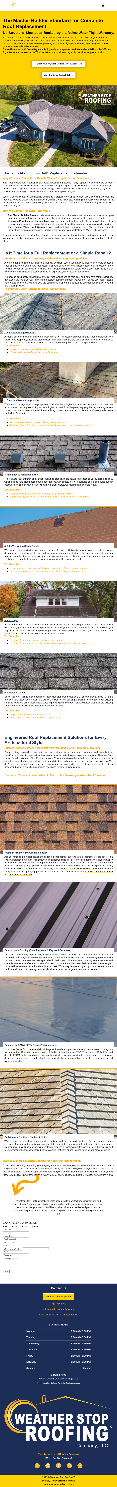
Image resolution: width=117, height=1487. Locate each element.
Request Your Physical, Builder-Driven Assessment (58, 64)
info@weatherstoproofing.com (58, 1309)
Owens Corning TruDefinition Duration (79, 868)
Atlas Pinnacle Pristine (20, 874)
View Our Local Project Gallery (58, 75)
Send (6, 1271)
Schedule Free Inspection (58, 1296)
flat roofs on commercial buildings (33, 1049)
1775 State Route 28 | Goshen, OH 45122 (59, 1314)
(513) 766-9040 (58, 1304)
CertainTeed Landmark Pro (99, 871)
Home (71, 1484)
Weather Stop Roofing (27, 1201)
